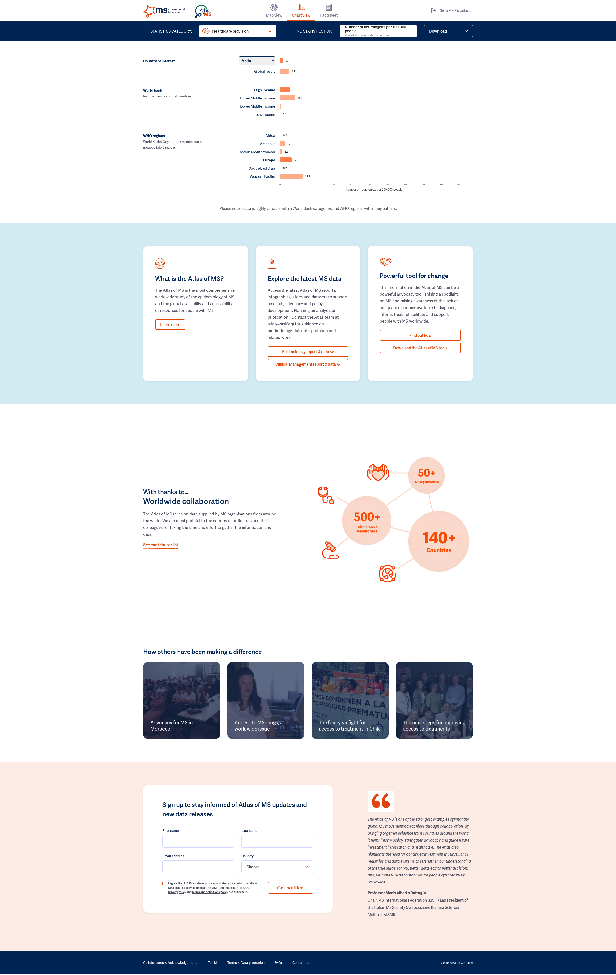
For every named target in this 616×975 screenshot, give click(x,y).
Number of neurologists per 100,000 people (375, 31)
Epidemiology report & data (306, 351)
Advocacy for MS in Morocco (171, 725)
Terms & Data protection (246, 962)
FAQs (278, 962)
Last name (249, 830)
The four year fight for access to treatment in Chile (350, 725)
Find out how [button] (420, 335)
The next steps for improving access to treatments (434, 725)
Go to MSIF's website (456, 10)
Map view (274, 15)
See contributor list (160, 544)
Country (247, 856)
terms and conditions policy (210, 892)
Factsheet (329, 15)
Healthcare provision (230, 31)
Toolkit (213, 962)
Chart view (301, 15)
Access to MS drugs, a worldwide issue (259, 725)
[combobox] (277, 866)
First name (170, 830)
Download (438, 31)
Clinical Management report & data (306, 364)
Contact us (300, 962)
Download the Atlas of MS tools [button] (420, 347)
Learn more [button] (170, 324)
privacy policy (177, 892)
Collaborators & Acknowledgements (170, 962)
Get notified (290, 887)
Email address (173, 856)
